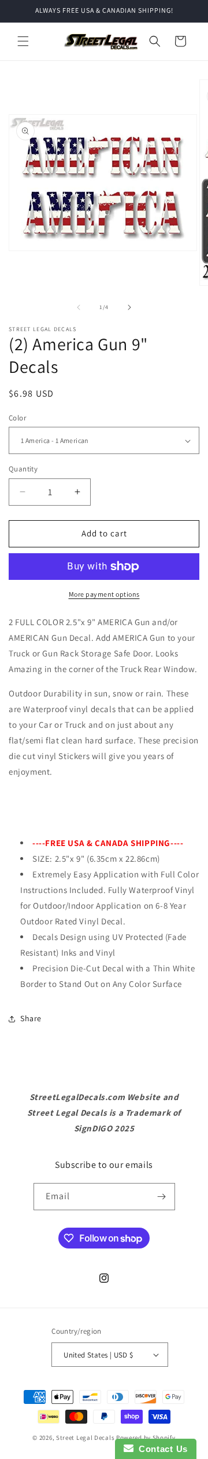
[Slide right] (129, 307)
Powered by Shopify (146, 1437)
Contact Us (160, 1449)
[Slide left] (78, 307)
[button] (23, 41)
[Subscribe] (161, 1196)
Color (17, 418)
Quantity (23, 469)
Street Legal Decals (85, 1437)
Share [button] (31, 1018)
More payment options (104, 594)
